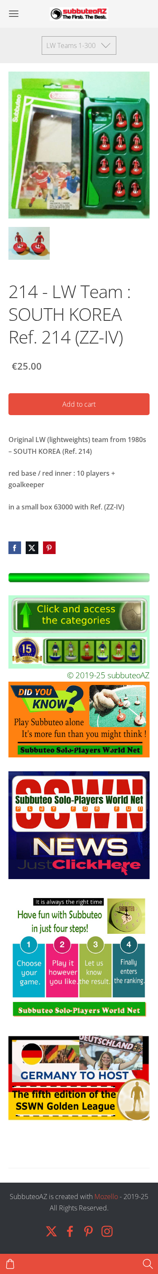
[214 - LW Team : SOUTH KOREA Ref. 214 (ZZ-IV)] (29, 243)
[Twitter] (51, 1231)
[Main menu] (13, 13)
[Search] (148, 1264)
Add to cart (79, 404)
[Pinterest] (88, 1231)
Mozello (106, 1196)
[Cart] (10, 1264)
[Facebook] (70, 1231)
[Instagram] (107, 1231)
